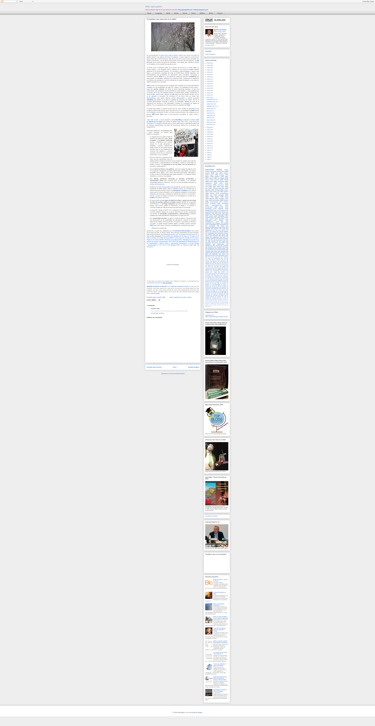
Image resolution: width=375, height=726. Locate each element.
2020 (208, 76)
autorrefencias (209, 217)
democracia (208, 207)
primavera (210, 277)
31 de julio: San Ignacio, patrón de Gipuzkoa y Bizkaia (219, 629)
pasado (207, 272)
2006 (208, 136)
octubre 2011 (210, 104)
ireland (224, 270)
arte (206, 186)
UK (216, 273)
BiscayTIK (210, 247)
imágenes (208, 213)
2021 (208, 74)
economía (221, 185)
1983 (208, 159)
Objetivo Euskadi (223, 299)
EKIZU (222, 303)
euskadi (221, 175)
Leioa (213, 263)
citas (216, 173)
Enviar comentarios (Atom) (177, 373)
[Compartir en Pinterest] (155, 300)
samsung (214, 298)
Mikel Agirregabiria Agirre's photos (219, 316)
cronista (207, 261)
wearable (224, 277)
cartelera (207, 289)
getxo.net (168, 200)
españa (211, 219)
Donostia (226, 265)
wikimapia (221, 294)
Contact (219, 13)
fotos (223, 171)
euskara (211, 216)
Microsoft (207, 255)
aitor (209, 240)
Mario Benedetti (208, 299)
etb (220, 262)
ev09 (225, 296)
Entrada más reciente (154, 367)
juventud (212, 203)
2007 (208, 134)
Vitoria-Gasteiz (221, 248)
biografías (215, 235)
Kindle (213, 291)
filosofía (226, 223)
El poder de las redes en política (168, 55)
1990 (208, 155)
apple (223, 228)
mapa (223, 241)
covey (225, 300)
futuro (211, 181)
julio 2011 (209, 111)
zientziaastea (217, 258)
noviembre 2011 (211, 101)
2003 (208, 143)
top (216, 230)
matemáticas (221, 216)
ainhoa (209, 265)
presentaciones (209, 221)
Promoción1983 (208, 300)
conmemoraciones (218, 188)
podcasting (208, 243)
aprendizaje (208, 212)
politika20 (207, 244)
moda (209, 258)
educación (209, 169)
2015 (208, 88)
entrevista (207, 292)
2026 (208, 63)
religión (226, 214)
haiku (215, 274)
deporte (220, 208)
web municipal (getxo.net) (166, 187)
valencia (214, 285)
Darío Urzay (211, 256)
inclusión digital (223, 292)
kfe (181, 297)
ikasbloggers (211, 233)
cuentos (224, 227)
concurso (225, 233)
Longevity (158, 13)
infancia (211, 198)
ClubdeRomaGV (224, 224)
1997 (208, 152)
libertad (223, 235)
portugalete (211, 248)
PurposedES (208, 287)
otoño (225, 280)
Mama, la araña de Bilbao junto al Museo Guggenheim (220, 617)
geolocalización (215, 302)
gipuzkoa (215, 261)
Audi (225, 262)
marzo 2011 (210, 120)
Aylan (218, 303)
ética (221, 183)
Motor (211, 13)
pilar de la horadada (219, 210)
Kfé (153, 114)
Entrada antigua (193, 367)
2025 (208, 65)
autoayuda (213, 171)
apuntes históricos (216, 259)
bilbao (207, 176)
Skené (208, 280)
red (206, 241)
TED (216, 213)
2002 (208, 145)
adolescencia (225, 263)
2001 (208, 148)
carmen (207, 235)
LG (218, 291)
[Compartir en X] (151, 300)
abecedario (224, 291)
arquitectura (208, 230)
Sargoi (226, 279)
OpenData (217, 281)
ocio (218, 191)
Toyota (215, 300)
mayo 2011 (210, 115)
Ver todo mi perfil (209, 45)
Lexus (206, 259)
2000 (208, 150)
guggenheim (215, 237)
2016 (208, 86)
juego (220, 268)
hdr (217, 234)
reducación (216, 200)
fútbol (206, 254)
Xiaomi (220, 300)
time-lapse (219, 279)
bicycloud (224, 281)
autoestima (221, 255)
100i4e (218, 250)
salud (222, 186)
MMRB (224, 266)
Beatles (220, 298)
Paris (214, 255)
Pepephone (217, 276)
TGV (220, 305)
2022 (208, 72)
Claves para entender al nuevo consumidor (219, 664)
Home (149, 13)
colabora (219, 296)
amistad (217, 190)
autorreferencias (217, 205)
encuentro (208, 251)
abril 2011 (209, 117)
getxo (226, 176)
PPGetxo (156, 204)
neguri (214, 294)
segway (226, 302)
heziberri (207, 298)
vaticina (207, 288)
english (219, 269)
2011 (208, 97)
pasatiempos (224, 193)
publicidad (208, 220)
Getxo (193, 13)
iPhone (211, 250)
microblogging (212, 224)
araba (219, 256)
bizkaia (212, 193)
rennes (217, 277)
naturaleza (225, 203)
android (214, 280)
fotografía (207, 228)
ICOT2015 (216, 266)
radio (224, 237)
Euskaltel (223, 251)
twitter (207, 197)
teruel (219, 265)
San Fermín (214, 305)
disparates (207, 306)
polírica (185, 297)
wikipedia (225, 245)
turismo (226, 202)
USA (222, 221)
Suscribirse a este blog (211, 516)
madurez (216, 228)
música (226, 190)
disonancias (208, 302)
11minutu (222, 273)
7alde (218, 263)
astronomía (216, 240)
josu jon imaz (222, 274)
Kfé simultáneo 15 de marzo (175, 96)
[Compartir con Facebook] (153, 300)
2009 (208, 129)
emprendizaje (216, 270)
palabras (207, 285)
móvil (219, 233)
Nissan (215, 299)
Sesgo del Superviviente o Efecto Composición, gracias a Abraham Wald (220, 678)
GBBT (225, 298)
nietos (226, 197)
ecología (221, 198)
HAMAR (207, 263)
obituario (216, 227)
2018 (208, 81)
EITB (209, 266)
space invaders (210, 303)
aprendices (208, 227)
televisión (221, 219)
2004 (208, 141)
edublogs (220, 280)
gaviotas (207, 284)
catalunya (212, 279)
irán (222, 302)
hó (227, 255)
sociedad (221, 195)
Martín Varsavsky (222, 288)
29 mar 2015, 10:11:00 (157, 313)
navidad (217, 245)
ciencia (217, 180)
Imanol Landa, (160, 94)
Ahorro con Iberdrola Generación (218, 604)
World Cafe (223, 295)
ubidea (214, 262)
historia (207, 173)
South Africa (215, 295)
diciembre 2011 (211, 99)
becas (225, 305)
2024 (208, 67)
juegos (226, 238)
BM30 (206, 281)
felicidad (207, 190)
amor (206, 200)
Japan (223, 254)
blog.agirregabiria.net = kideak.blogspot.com (193, 9)
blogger (221, 220)
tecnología (221, 178)
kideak (222, 226)
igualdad (218, 214)
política (190, 297)
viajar (214, 186)
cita (225, 259)
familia (226, 180)
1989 (208, 157)
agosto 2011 (210, 108)
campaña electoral (209, 296)
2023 (208, 70)
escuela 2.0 (214, 241)
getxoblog (176, 297)
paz (206, 188)
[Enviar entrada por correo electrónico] (159, 300)
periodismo (212, 226)
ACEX (224, 250)
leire (225, 268)
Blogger (200, 712)
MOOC (223, 272)
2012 (208, 95)
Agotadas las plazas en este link (157, 286)
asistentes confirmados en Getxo (179, 286)
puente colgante (223, 231)
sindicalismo (220, 244)
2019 (208, 79)
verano (223, 230)
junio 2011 (209, 113)
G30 (225, 258)
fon (206, 250)
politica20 (207, 269)
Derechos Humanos (210, 238)
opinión (226, 191)
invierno (220, 289)
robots (220, 238)
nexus (224, 284)
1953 (218, 283)
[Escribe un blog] (149, 300)
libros (211, 178)
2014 (208, 90)
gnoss (213, 289)
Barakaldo (215, 254)
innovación (208, 185)
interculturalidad (216, 284)
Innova (185, 13)
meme (215, 251)
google (207, 237)
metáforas (208, 183)
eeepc (224, 240)
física (216, 212)
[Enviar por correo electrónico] (148, 300)
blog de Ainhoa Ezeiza (188, 234)
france (218, 217)
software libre (208, 252)
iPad (215, 268)
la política (196, 62)
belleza (223, 243)
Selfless (202, 13)
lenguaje (217, 223)
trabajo (207, 210)
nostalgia (219, 247)
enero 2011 (210, 124)
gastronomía (208, 214)
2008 (208, 132)
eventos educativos (220, 252)
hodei (213, 283)
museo (223, 234)
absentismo (216, 287)
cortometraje (208, 245)
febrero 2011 (210, 122)
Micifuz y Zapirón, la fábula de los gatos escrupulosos (220, 641)
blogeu (214, 231)
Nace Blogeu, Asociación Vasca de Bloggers (220, 690)
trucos (207, 180)
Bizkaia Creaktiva (222, 285)
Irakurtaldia (213, 288)
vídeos (226, 169)
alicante (226, 200)
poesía (221, 207)
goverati (207, 283)
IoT (206, 279)
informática (223, 261)
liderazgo (207, 262)
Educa (176, 13)
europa (223, 212)
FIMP (211, 281)
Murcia (207, 231)
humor (212, 175)
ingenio (217, 197)
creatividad (208, 223)
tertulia (216, 243)
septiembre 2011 (211, 106)
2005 (208, 139)
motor (211, 191)
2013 (208, 93)
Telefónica (226, 256)
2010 (208, 127)
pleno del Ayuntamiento (157, 184)
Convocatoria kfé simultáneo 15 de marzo (175, 236)
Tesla (223, 213)
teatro (226, 247)
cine (211, 195)
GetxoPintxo (208, 276)
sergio (215, 272)
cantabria (224, 283)
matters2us (208, 294)
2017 (208, 83)
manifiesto (224, 287)
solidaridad (221, 181)
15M (213, 269)
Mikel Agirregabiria (153, 6)
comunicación (214, 202)
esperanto (214, 292)
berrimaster (225, 276)
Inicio (175, 367)
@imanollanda (151, 98)
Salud (168, 13)
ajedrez (210, 234)
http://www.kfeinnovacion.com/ (169, 234)
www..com (209, 315)
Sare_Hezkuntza (209, 273)
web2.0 (226, 173)
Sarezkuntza (208, 268)
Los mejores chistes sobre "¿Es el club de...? (220, 653)
